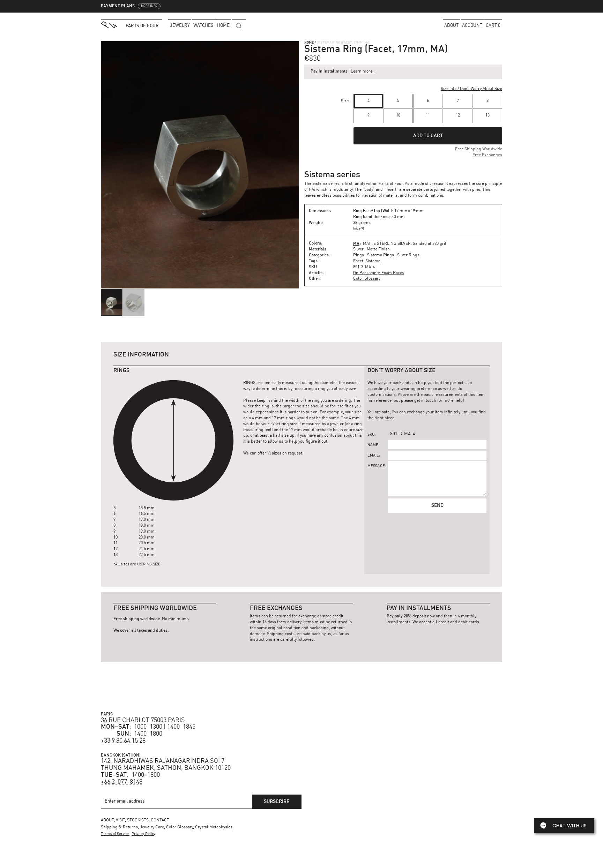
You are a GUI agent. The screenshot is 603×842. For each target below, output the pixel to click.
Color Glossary (366, 279)
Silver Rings (408, 255)
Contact (160, 820)
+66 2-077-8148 (121, 782)
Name (373, 445)
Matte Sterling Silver (387, 244)
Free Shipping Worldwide (478, 149)
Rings (358, 255)
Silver (358, 249)
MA (356, 243)
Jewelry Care (152, 827)
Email (373, 456)
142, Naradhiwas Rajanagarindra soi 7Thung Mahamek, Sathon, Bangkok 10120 (166, 764)
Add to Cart (428, 135)
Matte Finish (378, 249)
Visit (120, 820)
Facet (358, 261)
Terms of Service (115, 834)
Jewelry (180, 25)
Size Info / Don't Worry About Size (471, 89)
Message (376, 466)
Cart (493, 25)
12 (458, 115)
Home (309, 42)
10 (398, 115)
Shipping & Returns (119, 827)
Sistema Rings (380, 255)
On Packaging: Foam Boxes (378, 273)
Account (472, 25)
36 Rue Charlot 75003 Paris (143, 720)
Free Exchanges (487, 155)
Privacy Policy (143, 834)
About (451, 25)
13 (487, 115)
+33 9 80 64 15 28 (123, 741)
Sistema (372, 261)
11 (428, 115)
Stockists (138, 820)
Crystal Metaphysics (213, 827)
